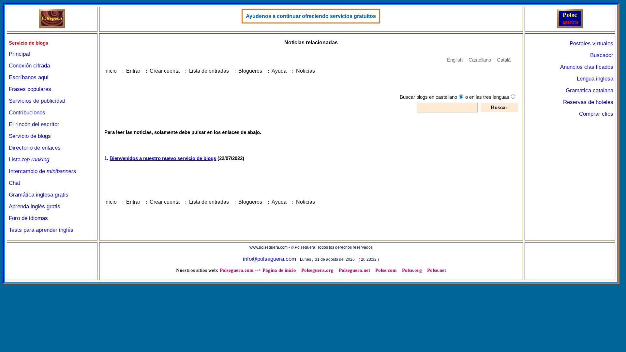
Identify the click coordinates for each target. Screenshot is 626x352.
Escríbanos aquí (29, 77)
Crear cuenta (165, 71)
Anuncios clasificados (586, 67)
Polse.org (412, 270)
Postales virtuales (591, 43)
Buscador (601, 55)
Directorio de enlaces (35, 148)
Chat (14, 183)
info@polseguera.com (269, 259)
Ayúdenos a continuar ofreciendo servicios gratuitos (311, 16)
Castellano (480, 60)
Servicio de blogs (30, 136)
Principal (19, 54)
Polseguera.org (317, 270)
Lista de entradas (209, 71)
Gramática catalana (589, 90)
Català (504, 60)
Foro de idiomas (28, 218)
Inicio (110, 71)
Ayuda (279, 71)
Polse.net (436, 270)
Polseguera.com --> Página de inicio (258, 270)
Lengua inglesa (595, 79)
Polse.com (386, 270)
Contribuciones (27, 113)
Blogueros (250, 71)
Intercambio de (42, 171)
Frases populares (30, 89)
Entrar (133, 71)
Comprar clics (596, 114)
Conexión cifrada (29, 66)
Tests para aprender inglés (41, 230)
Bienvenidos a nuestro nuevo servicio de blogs (163, 158)
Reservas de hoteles (588, 102)
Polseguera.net (354, 270)
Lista (29, 159)
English (455, 60)
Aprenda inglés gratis (34, 206)
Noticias (305, 71)
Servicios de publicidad (37, 101)
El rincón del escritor (34, 124)
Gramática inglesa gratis (38, 195)
